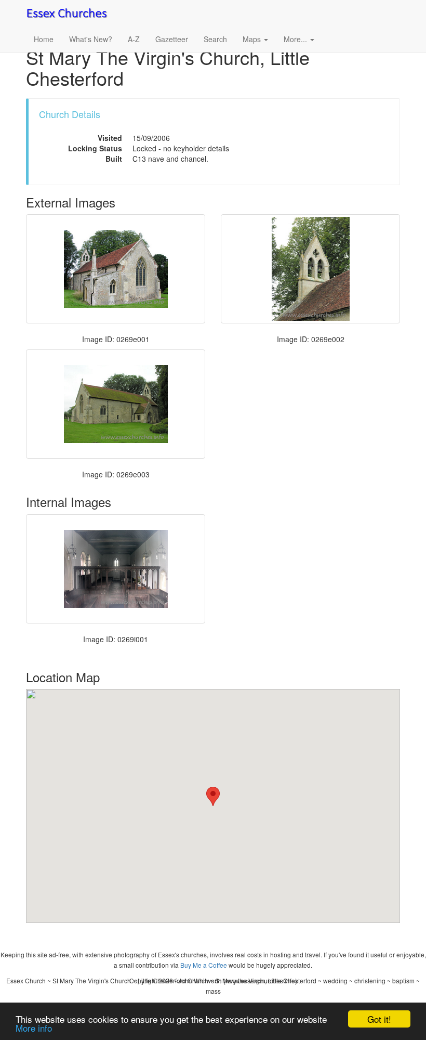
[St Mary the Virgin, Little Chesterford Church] (116, 569)
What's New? (90, 39)
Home (44, 39)
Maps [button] (253, 39)
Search (215, 39)
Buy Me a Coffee (203, 964)
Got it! (379, 1018)
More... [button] (296, 39)
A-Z (134, 39)
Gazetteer (171, 39)
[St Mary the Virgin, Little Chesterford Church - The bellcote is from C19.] (310, 269)
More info (34, 1027)
